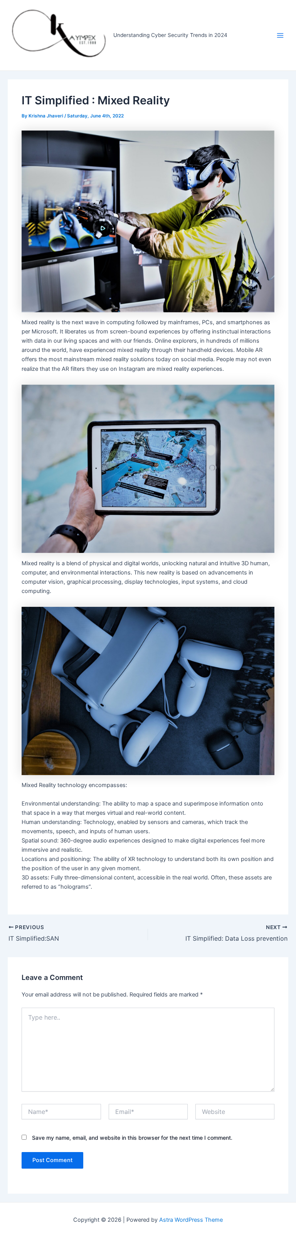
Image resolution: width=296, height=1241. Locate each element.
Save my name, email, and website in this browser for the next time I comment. (132, 1137)
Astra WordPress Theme (191, 1219)
